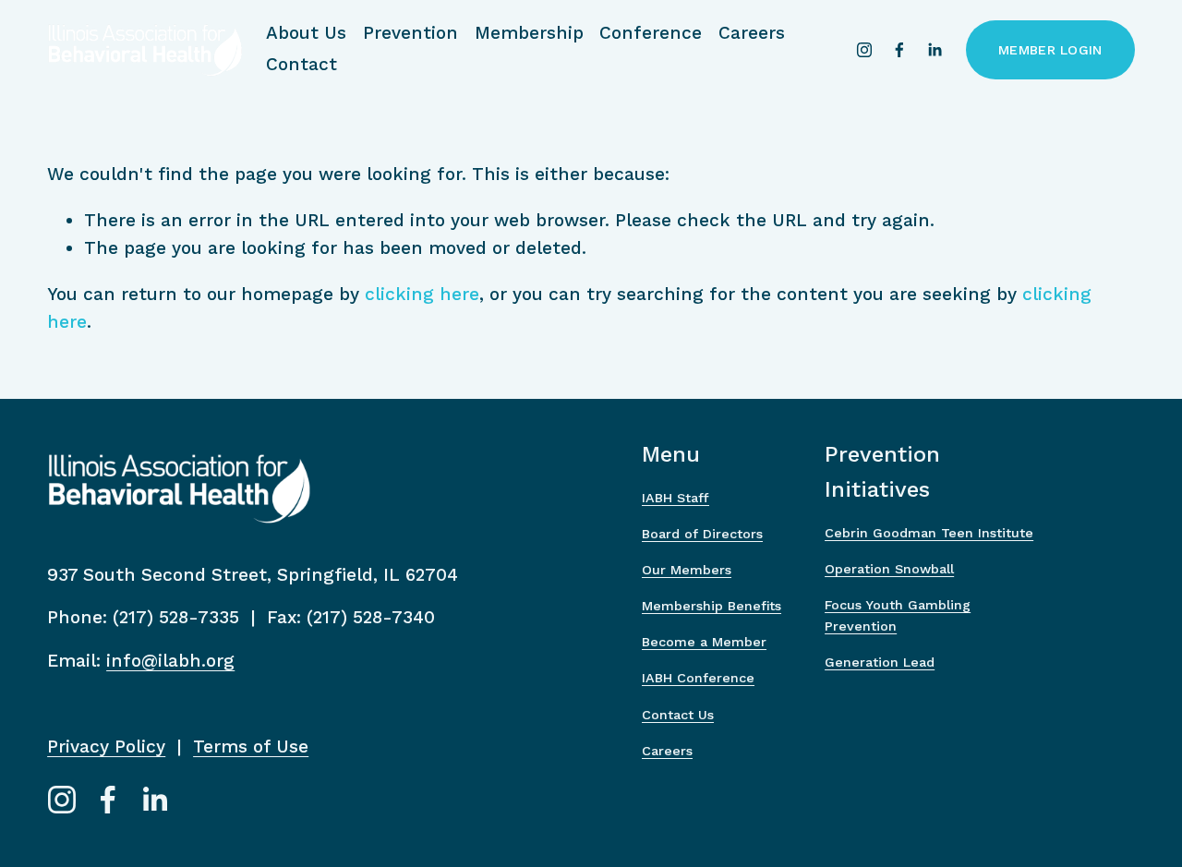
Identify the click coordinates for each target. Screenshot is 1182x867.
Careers (751, 32)
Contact (301, 64)
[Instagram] (864, 50)
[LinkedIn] (934, 50)
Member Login (1050, 49)
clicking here (422, 294)
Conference (650, 32)
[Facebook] (899, 50)
